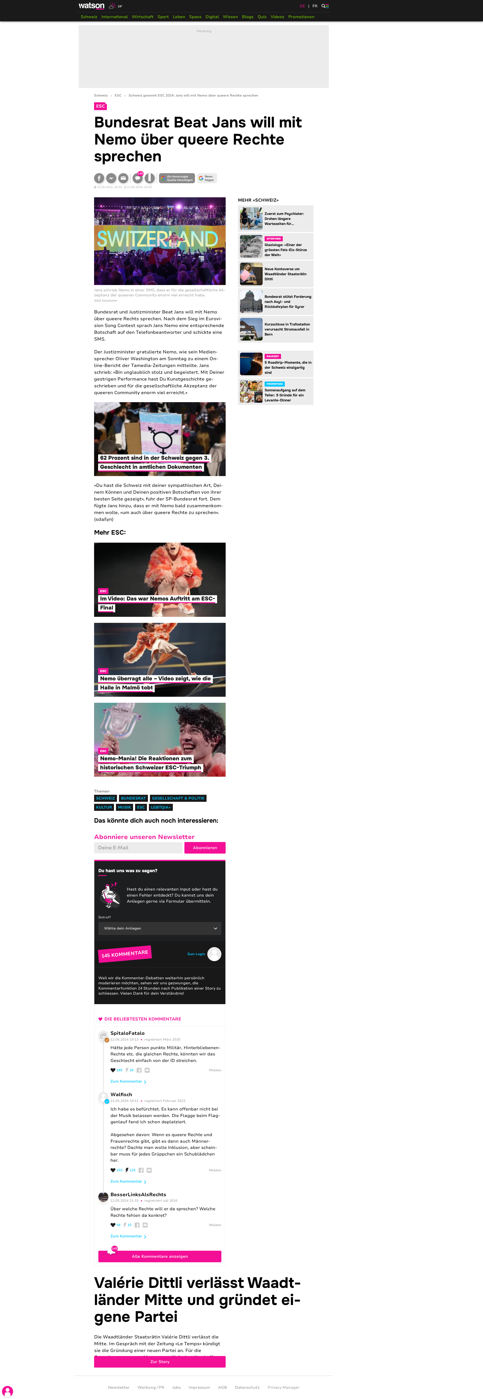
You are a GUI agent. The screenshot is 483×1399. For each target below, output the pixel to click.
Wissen (230, 17)
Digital (212, 17)
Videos (277, 17)
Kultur (104, 807)
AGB (222, 1387)
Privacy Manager (284, 1387)
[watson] (92, 6)
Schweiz (89, 17)
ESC (118, 95)
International (114, 17)
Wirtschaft (142, 17)
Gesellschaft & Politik (178, 798)
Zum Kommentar (126, 1081)
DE (302, 6)
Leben (179, 17)
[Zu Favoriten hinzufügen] (150, 178)
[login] (7, 1391)
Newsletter (119, 1387)
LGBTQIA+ (161, 807)
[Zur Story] (203, 1321)
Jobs (176, 1387)
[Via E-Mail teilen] (123, 178)
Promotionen (301, 17)
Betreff (104, 917)
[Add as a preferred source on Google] (177, 178)
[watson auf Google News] (207, 178)
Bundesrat (133, 798)
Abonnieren (205, 848)
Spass (195, 17)
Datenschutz (247, 1387)
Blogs (248, 17)
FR (314, 6)
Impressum (199, 1387)
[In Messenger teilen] (111, 178)
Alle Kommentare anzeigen (160, 1256)
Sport (163, 17)
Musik (124, 807)
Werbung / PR (151, 1387)
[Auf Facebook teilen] (99, 178)
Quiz (262, 17)
